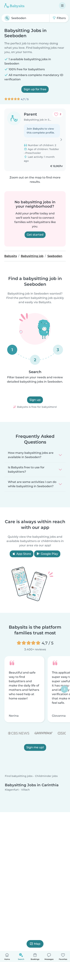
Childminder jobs (46, 776)
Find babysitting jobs (18, 776)
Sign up (35, 399)
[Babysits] (14, 5)
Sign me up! (35, 747)
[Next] (64, 689)
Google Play (49, 553)
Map (37, 943)
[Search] (7, 18)
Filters (61, 18)
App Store (23, 553)
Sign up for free (35, 89)
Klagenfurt (12, 789)
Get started (35, 234)
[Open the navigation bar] (62, 5)
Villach (25, 789)
